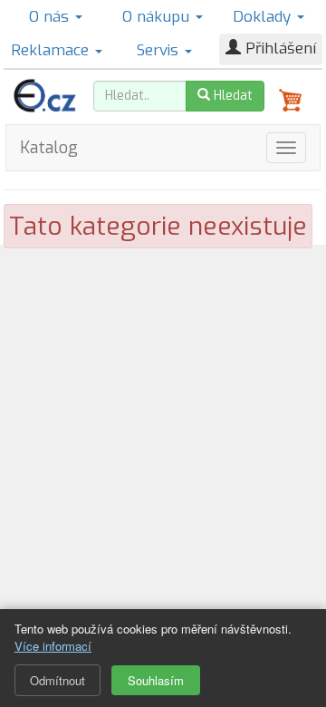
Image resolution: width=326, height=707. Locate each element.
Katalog (49, 148)
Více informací (52, 645)
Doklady (264, 16)
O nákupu (158, 16)
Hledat (231, 95)
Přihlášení (278, 48)
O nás (51, 16)
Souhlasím (156, 680)
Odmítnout (57, 680)
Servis (160, 50)
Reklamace (52, 50)
